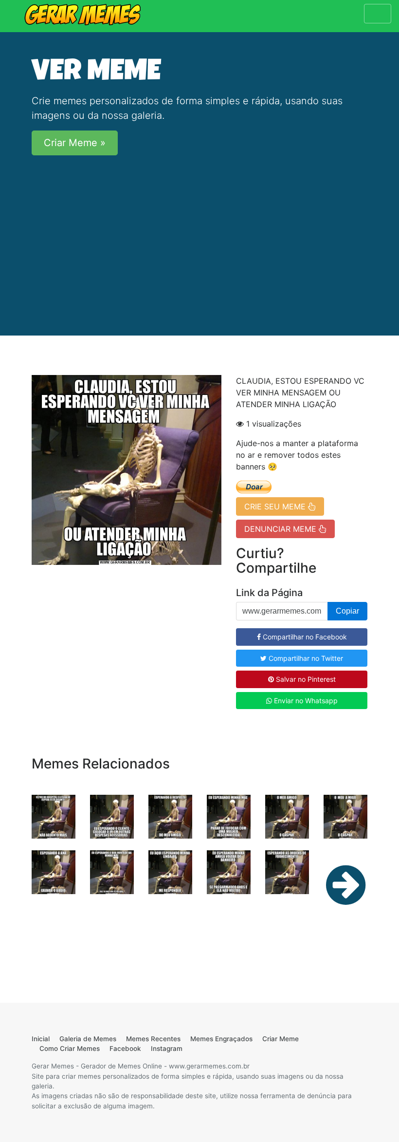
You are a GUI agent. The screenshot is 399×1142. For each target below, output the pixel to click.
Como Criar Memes (69, 1048)
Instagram (166, 1048)
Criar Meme (280, 1039)
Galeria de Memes (87, 1039)
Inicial (41, 1039)
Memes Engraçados (221, 1039)
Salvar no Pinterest (305, 679)
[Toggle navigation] (377, 13)
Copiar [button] (347, 611)
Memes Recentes (153, 1039)
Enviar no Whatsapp (305, 700)
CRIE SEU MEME (276, 506)
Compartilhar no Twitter (305, 658)
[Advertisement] (199, 231)
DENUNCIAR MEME (281, 529)
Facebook (125, 1048)
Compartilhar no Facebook (304, 637)
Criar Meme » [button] (75, 143)
